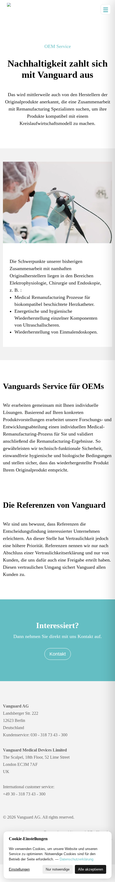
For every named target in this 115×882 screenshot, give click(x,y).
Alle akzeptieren (90, 869)
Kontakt (57, 654)
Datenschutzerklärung (76, 859)
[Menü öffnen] (106, 9)
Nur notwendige (58, 869)
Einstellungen (19, 869)
